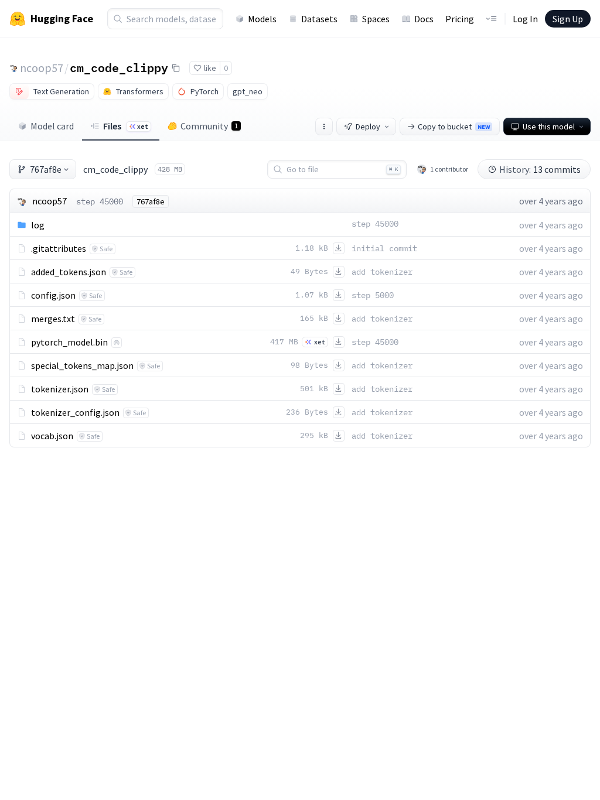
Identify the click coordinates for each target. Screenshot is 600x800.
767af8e (46, 169)
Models (262, 19)
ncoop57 (41, 67)
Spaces (376, 19)
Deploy (368, 126)
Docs (424, 19)
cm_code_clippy (119, 67)
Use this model (549, 126)
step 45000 (99, 201)
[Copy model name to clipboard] (176, 68)
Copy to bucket (454, 126)
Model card (52, 126)
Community (209, 126)
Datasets (319, 19)
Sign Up (568, 19)
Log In (525, 19)
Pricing (459, 19)
